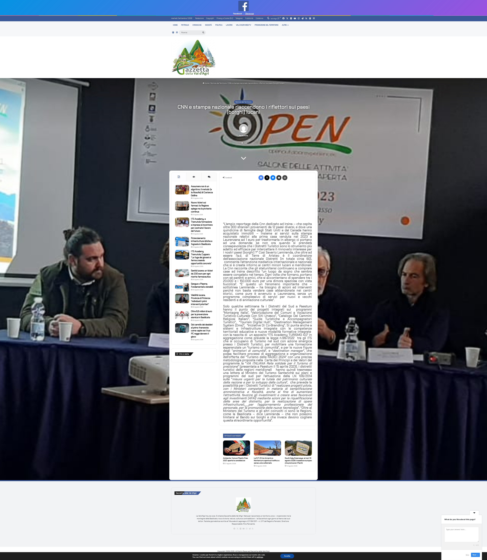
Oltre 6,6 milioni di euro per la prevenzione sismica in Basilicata (201, 314)
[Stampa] (284, 177)
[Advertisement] (268, 57)
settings (260, 557)
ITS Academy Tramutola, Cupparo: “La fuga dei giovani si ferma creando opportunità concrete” (201, 257)
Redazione (199, 18)
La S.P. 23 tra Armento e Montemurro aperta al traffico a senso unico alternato (266, 460)
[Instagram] (246, 528)
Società (208, 25)
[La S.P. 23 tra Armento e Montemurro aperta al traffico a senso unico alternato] (267, 448)
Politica (218, 25)
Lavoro (229, 25)
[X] (266, 177)
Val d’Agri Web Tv (243, 25)
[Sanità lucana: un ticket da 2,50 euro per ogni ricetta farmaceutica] (182, 273)
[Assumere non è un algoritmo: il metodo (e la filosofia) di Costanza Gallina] (182, 189)
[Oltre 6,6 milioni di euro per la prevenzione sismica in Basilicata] (182, 314)
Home (206, 83)
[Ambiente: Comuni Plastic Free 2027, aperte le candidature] (236, 448)
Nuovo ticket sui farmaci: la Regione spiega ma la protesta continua (201, 207)
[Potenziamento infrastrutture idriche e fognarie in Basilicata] (182, 241)
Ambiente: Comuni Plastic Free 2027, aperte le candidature (235, 459)
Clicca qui (249, 13)
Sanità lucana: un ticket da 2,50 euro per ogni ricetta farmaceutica (202, 273)
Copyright (210, 18)
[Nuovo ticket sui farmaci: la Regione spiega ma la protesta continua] (182, 206)
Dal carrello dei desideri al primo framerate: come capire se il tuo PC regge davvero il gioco (202, 330)
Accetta (287, 556)
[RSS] (252, 528)
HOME (175, 25)
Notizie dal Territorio (219, 83)
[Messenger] (272, 177)
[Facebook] (261, 177)
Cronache (197, 25)
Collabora (259, 18)
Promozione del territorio (266, 25)
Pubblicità (249, 18)
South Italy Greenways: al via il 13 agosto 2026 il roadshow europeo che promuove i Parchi (298, 460)
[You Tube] (243, 528)
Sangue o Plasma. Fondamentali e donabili (202, 285)
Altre (284, 25)
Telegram (239, 18)
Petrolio (185, 25)
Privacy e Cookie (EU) (225, 18)
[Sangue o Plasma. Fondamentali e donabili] (182, 287)
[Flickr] (240, 528)
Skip (467, 555)
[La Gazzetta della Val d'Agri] (193, 57)
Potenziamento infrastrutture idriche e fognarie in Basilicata (201, 241)
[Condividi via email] (278, 177)
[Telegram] (249, 528)
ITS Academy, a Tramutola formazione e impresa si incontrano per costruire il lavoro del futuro (202, 225)
